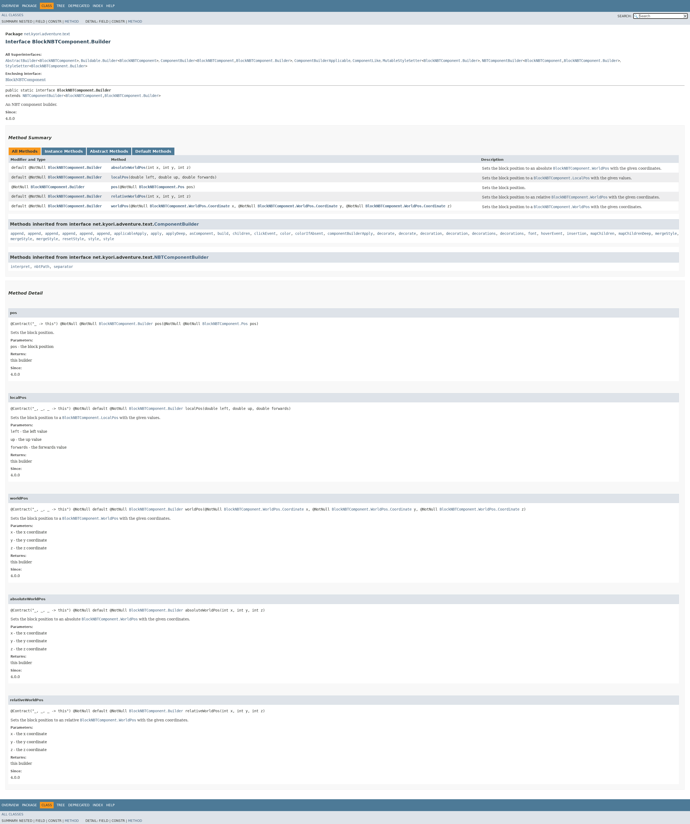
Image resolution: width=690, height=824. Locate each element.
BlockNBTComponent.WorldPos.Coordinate (190, 206)
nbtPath (41, 266)
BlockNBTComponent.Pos (161, 187)
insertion (576, 233)
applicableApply (130, 233)
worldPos (119, 206)
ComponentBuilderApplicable (322, 60)
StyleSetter (17, 66)
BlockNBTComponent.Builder (263, 60)
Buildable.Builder (99, 60)
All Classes (12, 15)
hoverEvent (552, 233)
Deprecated (78, 6)
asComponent (201, 233)
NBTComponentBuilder (502, 60)
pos (114, 187)
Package (29, 6)
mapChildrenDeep (635, 233)
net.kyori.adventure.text (47, 34)
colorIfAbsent (309, 233)
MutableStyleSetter (402, 60)
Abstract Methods (109, 151)
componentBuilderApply (350, 233)
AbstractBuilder (21, 60)
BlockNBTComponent (58, 60)
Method (72, 21)
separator (63, 266)
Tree (61, 6)
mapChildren (602, 233)
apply (156, 233)
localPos (119, 177)
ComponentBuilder (178, 60)
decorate (385, 233)
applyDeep (175, 233)
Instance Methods (64, 151)
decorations (484, 233)
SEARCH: (624, 16)
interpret (20, 266)
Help (110, 6)
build (223, 233)
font (532, 233)
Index (98, 6)
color (285, 233)
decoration (431, 233)
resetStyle (73, 239)
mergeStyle (666, 233)
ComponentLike (367, 60)
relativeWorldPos (128, 196)
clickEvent (265, 233)
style (93, 239)
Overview (10, 6)
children (241, 233)
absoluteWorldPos (128, 167)
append (17, 233)
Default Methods (153, 151)
